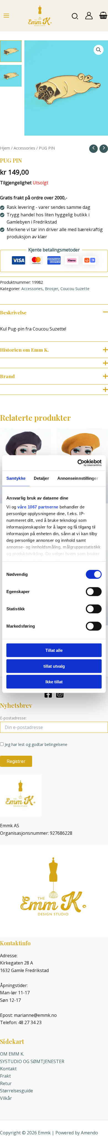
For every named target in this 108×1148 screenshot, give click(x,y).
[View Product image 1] (11, 51)
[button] (75, 16)
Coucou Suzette (74, 288)
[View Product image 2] (11, 75)
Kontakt (8, 1069)
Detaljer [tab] (41, 478)
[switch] (94, 591)
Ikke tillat (54, 681)
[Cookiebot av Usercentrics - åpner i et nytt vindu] (78, 462)
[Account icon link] (89, 15)
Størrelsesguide (16, 1091)
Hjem (5, 148)
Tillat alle (54, 650)
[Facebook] (48, 694)
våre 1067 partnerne (37, 506)
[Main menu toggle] (6, 15)
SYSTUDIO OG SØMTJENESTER (32, 1061)
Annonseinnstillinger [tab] (77, 478)
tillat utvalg (54, 666)
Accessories (24, 148)
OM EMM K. (12, 1054)
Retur (6, 1083)
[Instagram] (60, 694)
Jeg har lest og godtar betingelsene (36, 744)
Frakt (5, 1076)
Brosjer (51, 288)
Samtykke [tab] (15, 478)
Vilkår (6, 1098)
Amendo (89, 1133)
